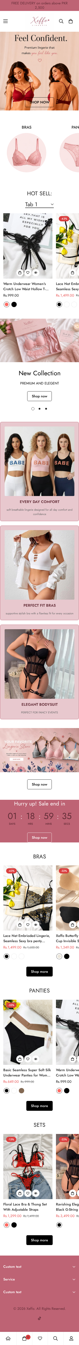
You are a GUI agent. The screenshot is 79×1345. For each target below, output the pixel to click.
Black (66, 956)
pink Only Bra (66, 304)
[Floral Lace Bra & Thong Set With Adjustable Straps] (27, 1166)
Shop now (39, 396)
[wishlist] (40, 1338)
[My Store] (39, 21)
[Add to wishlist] (28, 272)
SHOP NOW (39, 102)
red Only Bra (74, 304)
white (14, 1090)
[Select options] (20, 272)
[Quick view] (36, 272)
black (14, 304)
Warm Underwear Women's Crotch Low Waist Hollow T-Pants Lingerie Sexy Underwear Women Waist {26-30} (27, 286)
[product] (8, 1338)
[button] (71, 21)
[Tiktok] (39, 1318)
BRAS (26, 127)
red (6, 304)
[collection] (26, 152)
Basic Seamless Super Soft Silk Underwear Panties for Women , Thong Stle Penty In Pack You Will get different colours (27, 1072)
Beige (59, 956)
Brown (21, 1090)
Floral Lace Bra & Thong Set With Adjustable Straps (25, 1207)
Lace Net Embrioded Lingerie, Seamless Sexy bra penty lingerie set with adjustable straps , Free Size (26, 938)
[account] (71, 1338)
